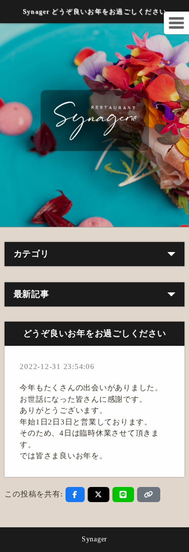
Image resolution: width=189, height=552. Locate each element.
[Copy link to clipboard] (148, 494)
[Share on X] (98, 494)
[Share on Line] (123, 494)
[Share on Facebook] (75, 494)
